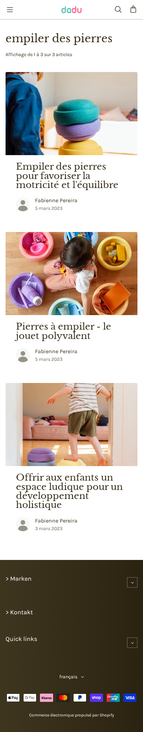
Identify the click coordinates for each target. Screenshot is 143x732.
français (68, 677)
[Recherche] (118, 10)
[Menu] (10, 10)
